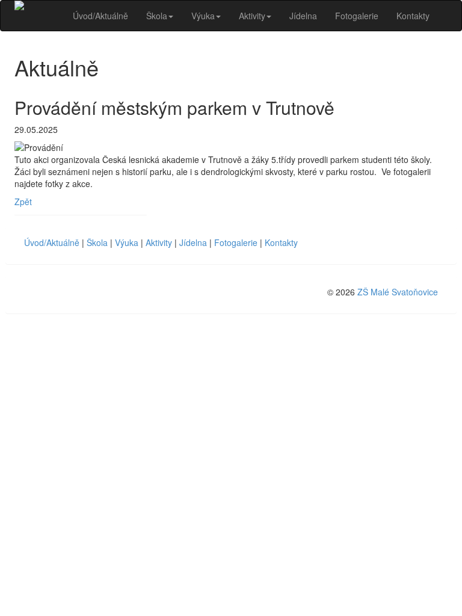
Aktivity (252, 16)
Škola (156, 16)
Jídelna (303, 16)
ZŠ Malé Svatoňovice (397, 292)
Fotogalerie (356, 16)
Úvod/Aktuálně (100, 16)
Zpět (23, 202)
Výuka (203, 16)
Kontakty (413, 16)
